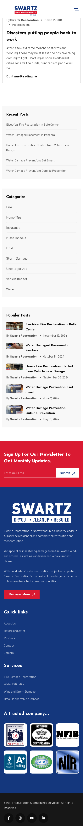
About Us (10, 623)
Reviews (9, 638)
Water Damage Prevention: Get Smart (30, 160)
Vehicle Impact (16, 279)
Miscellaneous (21, 24)
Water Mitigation (14, 684)
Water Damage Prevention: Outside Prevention (36, 170)
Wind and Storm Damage (20, 691)
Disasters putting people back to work (41, 36)
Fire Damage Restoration (20, 676)
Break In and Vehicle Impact (21, 698)
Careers (9, 652)
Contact (9, 645)
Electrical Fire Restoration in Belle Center (32, 124)
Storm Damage (17, 258)
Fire (9, 207)
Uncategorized (16, 268)
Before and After (14, 630)
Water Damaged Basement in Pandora (30, 134)
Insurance (13, 227)
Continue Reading (19, 76)
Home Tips (13, 217)
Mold (9, 248)
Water (10, 289)
